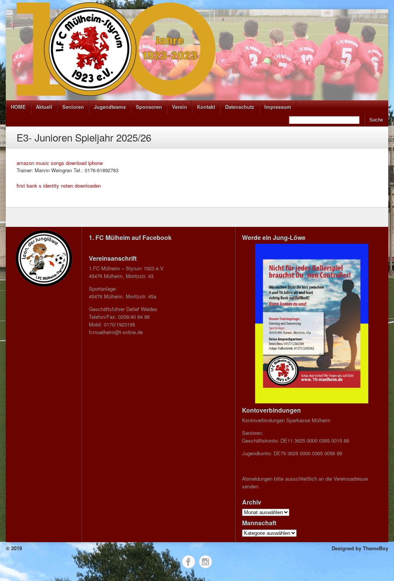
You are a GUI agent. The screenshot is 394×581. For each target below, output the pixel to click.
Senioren (73, 106)
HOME (18, 106)
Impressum (277, 106)
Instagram (205, 562)
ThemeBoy (375, 548)
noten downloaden (81, 185)
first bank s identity (38, 185)
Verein (179, 106)
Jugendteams (110, 106)
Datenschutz (239, 106)
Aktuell (44, 106)
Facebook (188, 562)
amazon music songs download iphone (60, 162)
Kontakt (206, 106)
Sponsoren (149, 106)
